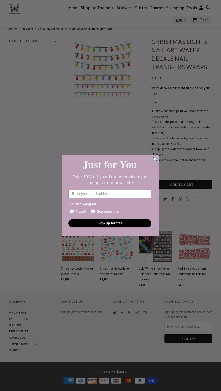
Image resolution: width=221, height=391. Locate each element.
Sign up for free (110, 223)
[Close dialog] (155, 159)
